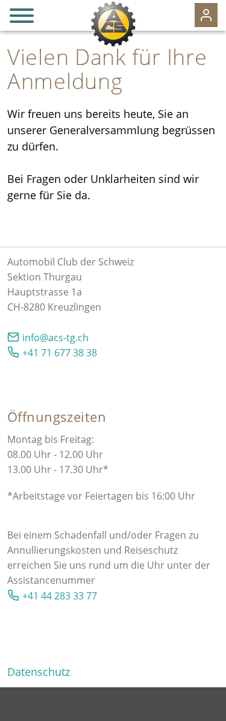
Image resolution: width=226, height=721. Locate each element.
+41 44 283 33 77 (59, 595)
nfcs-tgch (57, 337)
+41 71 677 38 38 (59, 352)
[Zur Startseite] (113, 24)
